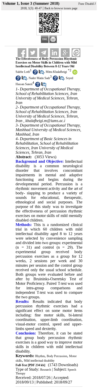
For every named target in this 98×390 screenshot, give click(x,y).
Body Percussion (57, 356)
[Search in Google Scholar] (35, 73)
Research (45, 369)
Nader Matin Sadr (39, 78)
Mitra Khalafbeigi (56, 72)
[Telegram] (43, 52)
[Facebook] (22, 52)
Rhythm (40, 356)
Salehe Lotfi (23, 72)
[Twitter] (32, 52)
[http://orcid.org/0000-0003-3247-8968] (74, 73)
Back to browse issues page (60, 8)
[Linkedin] (54, 52)
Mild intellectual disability (39, 360)
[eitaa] (76, 52)
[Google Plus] (65, 52)
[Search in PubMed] (41, 73)
